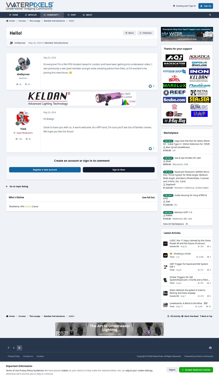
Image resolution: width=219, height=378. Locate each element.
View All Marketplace (173, 223)
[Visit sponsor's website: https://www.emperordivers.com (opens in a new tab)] (199, 64)
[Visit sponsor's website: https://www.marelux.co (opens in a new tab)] (174, 85)
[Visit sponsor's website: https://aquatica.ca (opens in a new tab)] (199, 57)
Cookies (40, 356)
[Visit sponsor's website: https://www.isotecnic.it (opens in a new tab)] (174, 78)
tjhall (168, 161)
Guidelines (38, 370)
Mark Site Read (191, 316)
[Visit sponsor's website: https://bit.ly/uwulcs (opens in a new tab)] (199, 107)
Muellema (14, 206)
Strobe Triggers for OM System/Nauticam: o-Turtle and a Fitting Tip (189, 280)
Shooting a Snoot (182, 253)
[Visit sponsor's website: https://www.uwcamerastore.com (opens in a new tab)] (174, 114)
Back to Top (206, 316)
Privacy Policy (14, 356)
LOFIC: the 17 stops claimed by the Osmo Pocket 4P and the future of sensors (190, 242)
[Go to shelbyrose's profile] (11, 42)
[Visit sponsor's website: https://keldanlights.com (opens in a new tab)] (199, 78)
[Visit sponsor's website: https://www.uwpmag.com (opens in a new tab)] (199, 114)
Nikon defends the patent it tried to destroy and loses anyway (187, 291)
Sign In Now (118, 169)
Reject (172, 369)
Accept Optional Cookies (197, 369)
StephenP (170, 184)
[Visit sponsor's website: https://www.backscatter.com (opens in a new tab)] (174, 64)
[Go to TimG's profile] (23, 118)
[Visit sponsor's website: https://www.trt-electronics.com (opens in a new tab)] (174, 107)
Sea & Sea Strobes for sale (188, 157)
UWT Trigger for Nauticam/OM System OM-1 (189, 265)
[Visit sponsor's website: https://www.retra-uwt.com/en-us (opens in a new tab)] (199, 92)
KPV (22, 206)
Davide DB (174, 246)
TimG (23, 129)
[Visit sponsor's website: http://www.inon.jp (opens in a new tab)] (199, 71)
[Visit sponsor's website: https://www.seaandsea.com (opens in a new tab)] (199, 100)
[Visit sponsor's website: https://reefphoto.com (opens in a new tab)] (174, 92)
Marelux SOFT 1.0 (183, 212)
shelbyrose (19, 42)
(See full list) (148, 197)
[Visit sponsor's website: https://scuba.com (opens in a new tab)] (174, 100)
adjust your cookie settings (139, 370)
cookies (64, 370)
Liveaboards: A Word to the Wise (186, 303)
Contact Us (28, 356)
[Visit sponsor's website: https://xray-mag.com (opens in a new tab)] (174, 121)
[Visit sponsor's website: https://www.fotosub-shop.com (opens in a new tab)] (174, 71)
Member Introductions (56, 42)
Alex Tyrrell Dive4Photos (178, 147)
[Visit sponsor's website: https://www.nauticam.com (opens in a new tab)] (199, 85)
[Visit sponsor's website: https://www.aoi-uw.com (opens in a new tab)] (174, 57)
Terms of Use (12, 370)
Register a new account (45, 169)
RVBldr (169, 215)
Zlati (168, 201)
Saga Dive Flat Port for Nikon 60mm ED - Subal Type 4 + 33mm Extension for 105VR (186, 142)
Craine (35, 206)
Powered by (198, 356)
